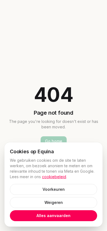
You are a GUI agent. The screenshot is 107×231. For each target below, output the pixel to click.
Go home (53, 141)
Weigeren (53, 202)
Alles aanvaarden (53, 215)
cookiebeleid (54, 176)
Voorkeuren (54, 189)
